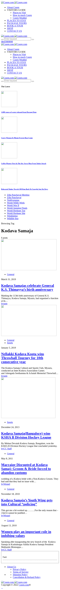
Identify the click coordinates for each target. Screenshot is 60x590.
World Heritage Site (16, 213)
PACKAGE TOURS (17, 23)
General (10, 274)
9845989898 (7, 41)
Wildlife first (12, 218)
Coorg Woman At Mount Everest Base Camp (17, 138)
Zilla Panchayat (14, 197)
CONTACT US (14, 31)
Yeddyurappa (13, 200)
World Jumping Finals (17, 208)
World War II (13, 205)
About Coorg (13, 7)
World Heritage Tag (16, 210)
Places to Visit (19, 12)
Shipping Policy (20, 574)
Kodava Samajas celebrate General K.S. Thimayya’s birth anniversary (27, 287)
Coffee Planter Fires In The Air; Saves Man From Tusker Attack (23, 163)
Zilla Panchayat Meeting (18, 195)
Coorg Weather (20, 18)
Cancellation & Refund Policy (26, 577)
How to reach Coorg (22, 15)
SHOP (10, 28)
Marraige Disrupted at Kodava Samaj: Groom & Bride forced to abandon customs (26, 469)
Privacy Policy (19, 569)
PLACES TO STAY (16, 20)
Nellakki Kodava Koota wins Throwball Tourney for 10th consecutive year (22, 358)
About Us (11, 567)
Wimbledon (12, 216)
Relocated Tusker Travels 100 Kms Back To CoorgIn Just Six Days (24, 189)
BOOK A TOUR (15, 25)
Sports (10, 343)
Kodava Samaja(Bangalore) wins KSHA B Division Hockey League (26, 435)
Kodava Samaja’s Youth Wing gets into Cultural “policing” (26, 502)
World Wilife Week (16, 203)
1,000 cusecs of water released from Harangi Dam (18, 112)
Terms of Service (20, 572)
